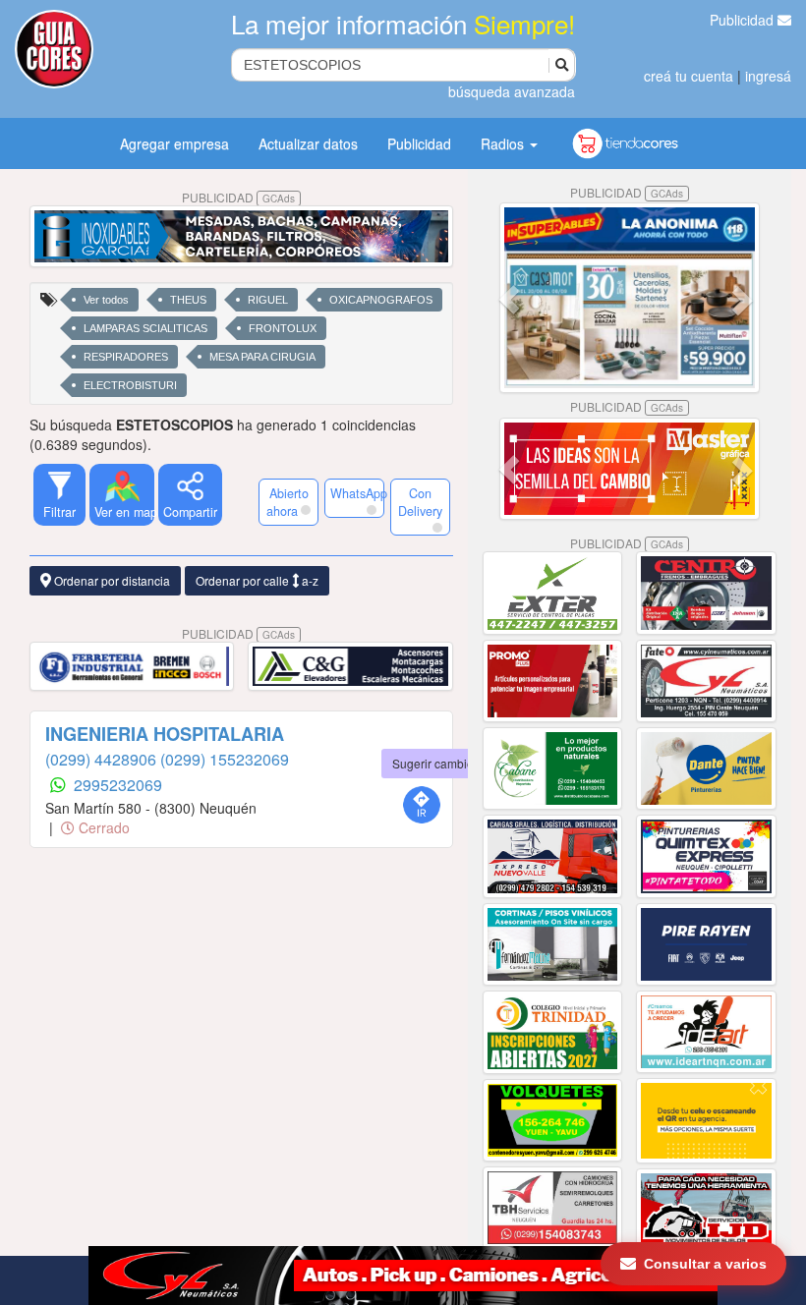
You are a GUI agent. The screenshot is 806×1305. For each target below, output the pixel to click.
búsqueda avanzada (511, 91)
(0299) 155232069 (224, 759)
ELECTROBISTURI (130, 385)
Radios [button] (504, 143)
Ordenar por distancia (110, 580)
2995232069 (118, 784)
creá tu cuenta (688, 75)
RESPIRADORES (126, 357)
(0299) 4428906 (102, 759)
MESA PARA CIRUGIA (262, 357)
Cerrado (102, 827)
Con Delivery (420, 502)
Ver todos (106, 300)
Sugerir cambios (436, 763)
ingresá (768, 75)
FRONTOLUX (283, 328)
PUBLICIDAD (238, 197)
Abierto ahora (287, 502)
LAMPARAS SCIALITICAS (145, 328)
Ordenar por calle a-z (257, 580)
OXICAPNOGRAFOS (380, 300)
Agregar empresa (174, 143)
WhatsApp (357, 493)
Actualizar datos (308, 143)
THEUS (188, 300)
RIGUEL (268, 300)
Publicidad (743, 19)
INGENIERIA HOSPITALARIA (164, 734)
